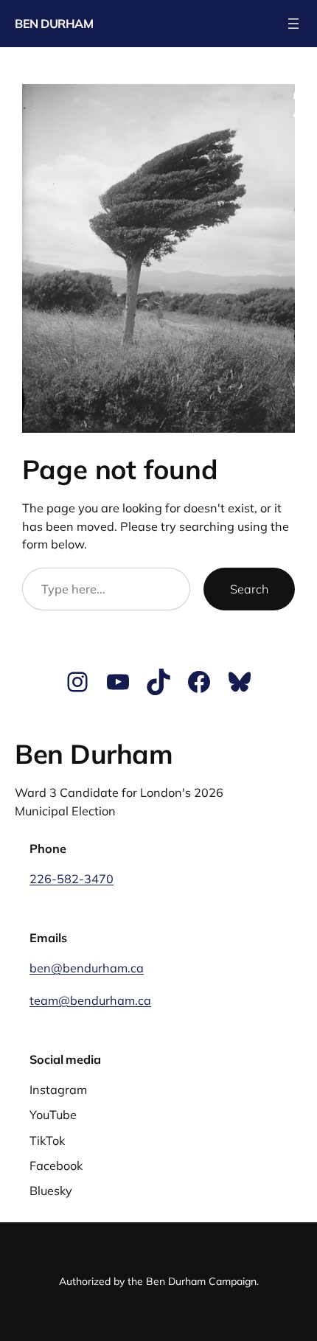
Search (249, 589)
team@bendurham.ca (90, 1000)
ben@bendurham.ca (86, 968)
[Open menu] (293, 23)
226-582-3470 (71, 878)
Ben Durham (54, 23)
